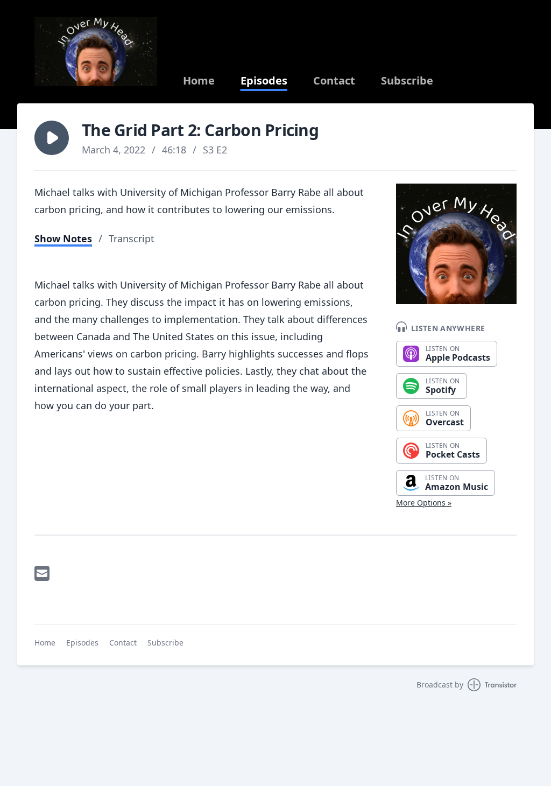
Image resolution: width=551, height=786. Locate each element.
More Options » (423, 502)
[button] (51, 138)
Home (199, 80)
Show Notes (63, 238)
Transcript (131, 238)
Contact (334, 80)
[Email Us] (42, 573)
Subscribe (407, 80)
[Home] (95, 51)
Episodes (264, 80)
